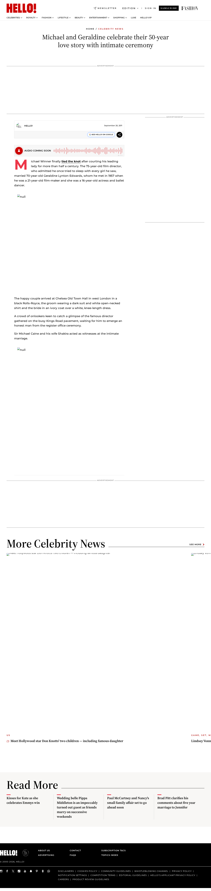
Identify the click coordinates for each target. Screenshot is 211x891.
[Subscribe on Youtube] (25, 871)
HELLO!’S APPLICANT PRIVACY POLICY (172, 875)
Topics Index (109, 855)
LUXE (133, 18)
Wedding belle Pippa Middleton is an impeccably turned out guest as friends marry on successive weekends (77, 807)
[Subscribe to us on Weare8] (43, 871)
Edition (129, 8)
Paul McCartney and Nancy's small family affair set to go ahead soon (128, 803)
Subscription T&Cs (112, 850)
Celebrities (13, 18)
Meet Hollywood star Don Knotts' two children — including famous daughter (67, 741)
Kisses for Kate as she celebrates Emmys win (23, 800)
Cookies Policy (87, 871)
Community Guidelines (116, 871)
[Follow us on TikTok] (19, 871)
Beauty (79, 18)
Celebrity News (111, 29)
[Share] (119, 135)
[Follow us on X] (13, 871)
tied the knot (71, 161)
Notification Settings (72, 875)
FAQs (73, 855)
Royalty (30, 18)
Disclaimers (66, 871)
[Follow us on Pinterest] (37, 871)
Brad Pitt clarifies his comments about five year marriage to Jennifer (176, 803)
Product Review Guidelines (91, 879)
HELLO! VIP (146, 18)
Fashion (46, 18)
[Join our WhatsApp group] (48, 871)
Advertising (46, 855)
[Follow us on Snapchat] (31, 871)
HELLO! (28, 125)
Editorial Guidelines (133, 875)
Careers (63, 879)
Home (90, 29)
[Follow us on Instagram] (1, 871)
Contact (75, 850)
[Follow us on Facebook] (7, 871)
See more (195, 544)
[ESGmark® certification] (23, 853)
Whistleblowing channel (151, 871)
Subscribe (169, 8)
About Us (44, 850)
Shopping (119, 18)
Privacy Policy (182, 871)
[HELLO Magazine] (21, 8)
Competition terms (102, 875)
